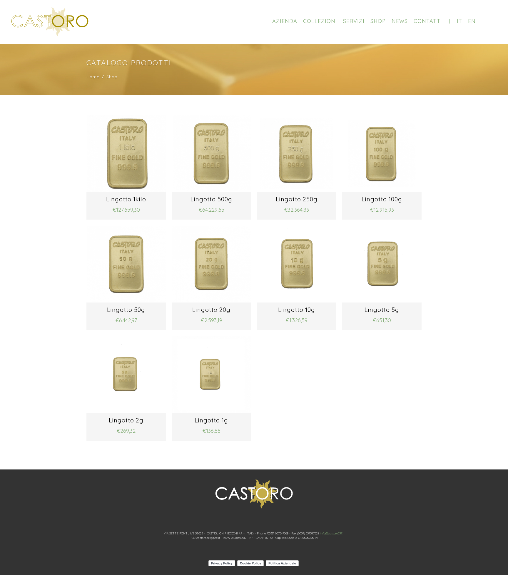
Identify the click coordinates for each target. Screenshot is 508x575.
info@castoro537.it (332, 533)
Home (92, 76)
